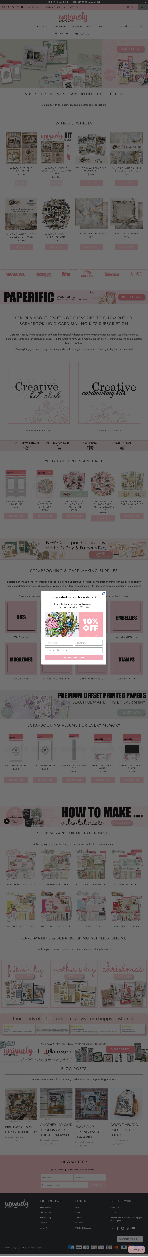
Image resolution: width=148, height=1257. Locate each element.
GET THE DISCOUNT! (74, 657)
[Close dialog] (103, 593)
